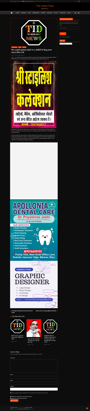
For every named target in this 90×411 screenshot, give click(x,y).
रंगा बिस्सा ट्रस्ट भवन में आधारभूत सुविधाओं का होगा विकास (46, 311)
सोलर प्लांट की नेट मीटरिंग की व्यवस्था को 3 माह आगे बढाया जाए (33, 340)
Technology (63, 12)
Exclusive (24, 47)
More (68, 12)
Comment (12, 358)
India (29, 12)
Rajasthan (23, 12)
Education (49, 12)
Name (12, 374)
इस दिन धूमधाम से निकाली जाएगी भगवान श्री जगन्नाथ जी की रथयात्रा (22, 311)
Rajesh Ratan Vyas (21, 55)
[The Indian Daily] (11, 12)
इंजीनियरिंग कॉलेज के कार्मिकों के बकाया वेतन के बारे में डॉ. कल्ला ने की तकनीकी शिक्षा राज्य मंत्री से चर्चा (50, 339)
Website (12, 386)
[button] (70, 13)
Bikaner (17, 12)
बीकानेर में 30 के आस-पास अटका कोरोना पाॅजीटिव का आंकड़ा (17, 337)
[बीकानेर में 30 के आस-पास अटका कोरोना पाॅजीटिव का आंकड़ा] (17, 320)
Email (11, 380)
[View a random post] (78, 12)
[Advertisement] (34, 170)
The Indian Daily (45, 5)
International (35, 12)
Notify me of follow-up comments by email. (22, 396)
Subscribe (63, 33)
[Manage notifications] (87, 408)
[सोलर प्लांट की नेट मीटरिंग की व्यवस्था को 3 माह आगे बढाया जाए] (34, 320)
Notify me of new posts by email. (19, 398)
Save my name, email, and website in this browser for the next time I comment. (30, 393)
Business (43, 12)
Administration (14, 47)
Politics (56, 12)
